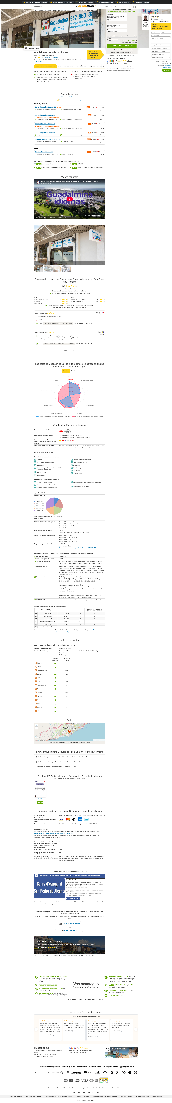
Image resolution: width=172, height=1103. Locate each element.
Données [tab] (73, 370)
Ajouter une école (157, 1096)
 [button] (55, 667)
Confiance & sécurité (126, 1096)
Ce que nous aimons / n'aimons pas (45, 66)
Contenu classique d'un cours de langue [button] (70, 100)
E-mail (165, 61)
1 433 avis (124, 63)
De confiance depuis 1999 (106, 2)
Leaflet (95, 740)
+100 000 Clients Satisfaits (85, 2)
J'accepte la (164, 66)
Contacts (78, 1096)
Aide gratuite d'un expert (142, 2)
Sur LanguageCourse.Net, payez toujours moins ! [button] (121, 11)
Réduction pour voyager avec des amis (121, 52)
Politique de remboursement (129, 42)
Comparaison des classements (97, 66)
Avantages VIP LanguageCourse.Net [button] (117, 36)
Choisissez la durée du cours (159, 48)
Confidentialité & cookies (52, 1096)
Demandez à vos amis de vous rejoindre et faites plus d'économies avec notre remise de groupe (69, 875)
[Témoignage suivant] (136, 1029)
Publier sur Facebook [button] (73, 898)
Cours (59, 66)
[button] (160, 45)
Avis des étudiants (81, 66)
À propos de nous (67, 1096)
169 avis (129, 61)
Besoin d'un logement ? (158, 57)
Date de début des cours (158, 51)
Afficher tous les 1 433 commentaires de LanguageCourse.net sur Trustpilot (46, 1055)
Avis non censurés (124, 2)
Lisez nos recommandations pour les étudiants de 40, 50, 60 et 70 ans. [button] (78, 548)
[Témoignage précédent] (36, 1029)
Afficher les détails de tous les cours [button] (70, 97)
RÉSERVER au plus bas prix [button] (121, 46)
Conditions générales (16, 1096)
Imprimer (86, 1096)
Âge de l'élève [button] (39, 493)
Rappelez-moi (167, 63)
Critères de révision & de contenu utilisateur (105, 1096)
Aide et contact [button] (38, 6)
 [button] (55, 663)
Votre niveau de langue (158, 54)
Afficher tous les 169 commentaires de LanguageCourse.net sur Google (80, 1052)
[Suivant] (103, 66)
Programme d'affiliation (142, 1096)
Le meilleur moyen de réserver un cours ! (121, 49)
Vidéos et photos (68, 66)
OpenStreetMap (101, 740)
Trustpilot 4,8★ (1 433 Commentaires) (36, 2)
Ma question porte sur (157, 45)
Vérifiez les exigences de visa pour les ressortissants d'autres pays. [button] (54, 833)
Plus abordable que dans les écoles (62, 2)
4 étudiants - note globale (51, 57)
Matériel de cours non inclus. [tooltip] (113, 39)
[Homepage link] (35, 10)
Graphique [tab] (66, 370)
